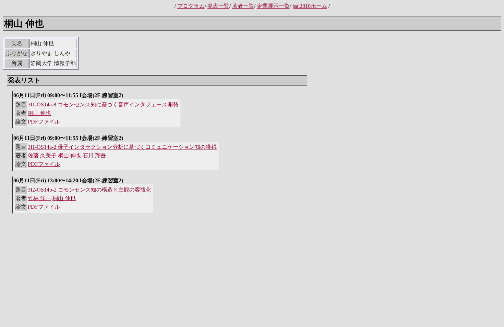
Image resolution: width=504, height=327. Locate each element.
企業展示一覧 (273, 6)
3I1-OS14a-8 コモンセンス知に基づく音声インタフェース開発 (103, 104)
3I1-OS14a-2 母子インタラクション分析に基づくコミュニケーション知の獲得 (122, 147)
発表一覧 (218, 6)
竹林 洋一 (39, 198)
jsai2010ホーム (309, 6)
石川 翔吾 (94, 155)
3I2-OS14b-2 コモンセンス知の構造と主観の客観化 (89, 190)
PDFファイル (44, 122)
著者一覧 (243, 6)
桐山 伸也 (39, 113)
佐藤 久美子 (42, 155)
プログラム (191, 6)
